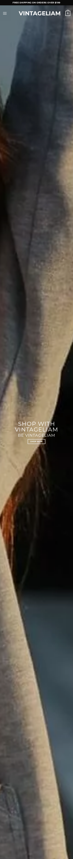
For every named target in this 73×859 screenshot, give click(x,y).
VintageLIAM (36, 13)
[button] (5, 13)
